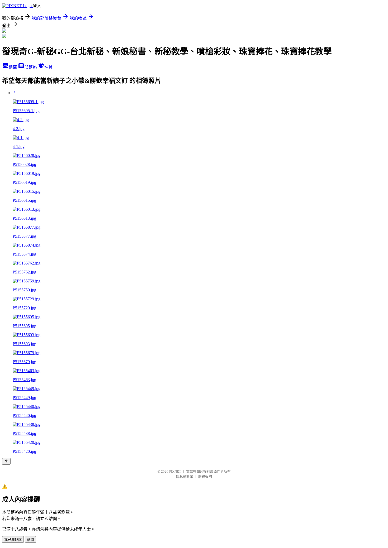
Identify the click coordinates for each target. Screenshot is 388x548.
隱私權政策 (184, 477)
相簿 (13, 67)
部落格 (31, 67)
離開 (30, 540)
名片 (48, 67)
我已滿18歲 (13, 540)
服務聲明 (205, 477)
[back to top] (6, 461)
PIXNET (175, 471)
